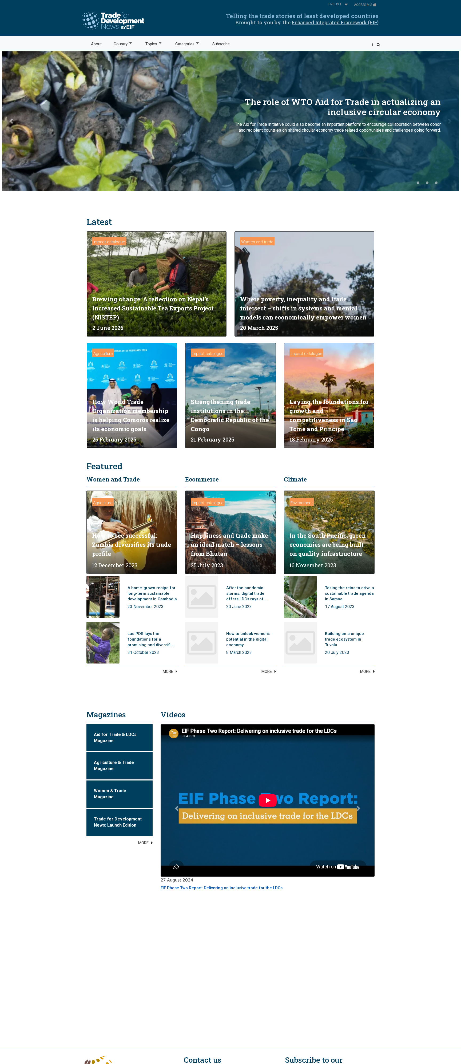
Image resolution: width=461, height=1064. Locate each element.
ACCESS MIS (363, 5)
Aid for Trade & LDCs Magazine (115, 737)
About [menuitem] (96, 44)
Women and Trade (113, 479)
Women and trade (257, 242)
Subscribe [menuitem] (221, 44)
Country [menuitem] (118, 44)
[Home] (113, 20)
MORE (168, 671)
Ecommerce (202, 479)
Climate (295, 479)
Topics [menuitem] (148, 44)
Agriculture (103, 353)
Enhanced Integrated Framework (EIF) (335, 22)
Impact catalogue (109, 242)
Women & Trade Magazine (110, 793)
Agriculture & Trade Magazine (114, 765)
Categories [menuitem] (181, 44)
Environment (302, 502)
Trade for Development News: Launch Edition (118, 822)
